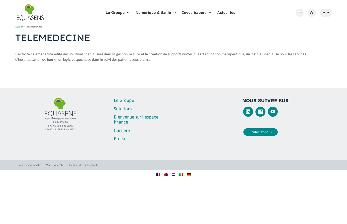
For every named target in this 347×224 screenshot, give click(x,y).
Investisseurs (194, 12)
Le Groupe (115, 12)
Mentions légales (55, 165)
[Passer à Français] (158, 174)
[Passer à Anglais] (166, 174)
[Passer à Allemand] (189, 174)
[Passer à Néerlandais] (173, 174)
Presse (120, 138)
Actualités (226, 12)
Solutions (123, 108)
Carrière (122, 130)
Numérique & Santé (153, 12)
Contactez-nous (260, 132)
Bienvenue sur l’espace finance (136, 119)
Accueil (19, 26)
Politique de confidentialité (83, 165)
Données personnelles (29, 165)
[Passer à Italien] (181, 174)
